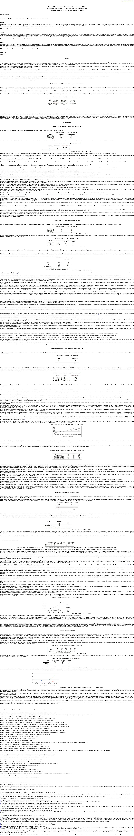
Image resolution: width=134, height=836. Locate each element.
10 (0, 804)
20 (0, 823)
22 (0, 826)
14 (0, 811)
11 (0, 806)
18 (0, 818)
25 (0, 834)
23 (0, 827)
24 (0, 830)
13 (0, 810)
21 (0, 824)
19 (0, 821)
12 (0, 808)
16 (0, 815)
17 (0, 817)
